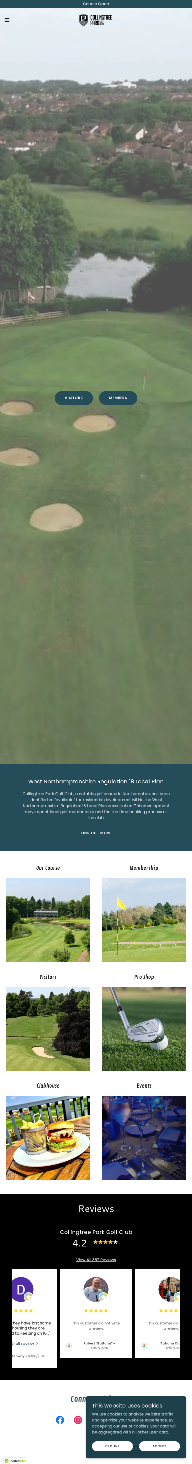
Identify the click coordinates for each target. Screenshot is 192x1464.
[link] (96, 20)
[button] (16, 20)
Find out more (96, 832)
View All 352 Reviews (96, 1260)
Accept (159, 1446)
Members (118, 397)
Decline (112, 1446)
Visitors (74, 397)
